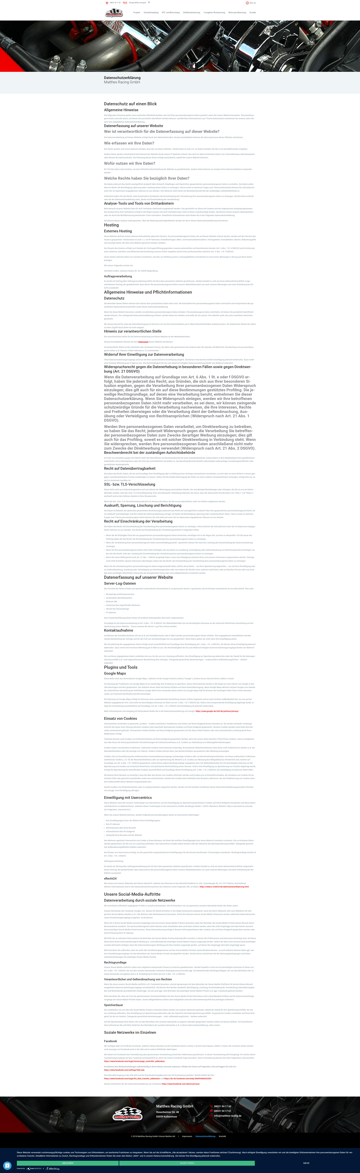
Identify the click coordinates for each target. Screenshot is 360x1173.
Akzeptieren (187, 1163)
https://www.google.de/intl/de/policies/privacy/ (217, 711)
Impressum (143, 342)
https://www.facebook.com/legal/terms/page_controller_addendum (134, 1061)
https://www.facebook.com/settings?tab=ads (124, 1070)
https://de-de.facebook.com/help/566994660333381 (188, 1078)
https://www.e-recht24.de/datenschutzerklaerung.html (224, 887)
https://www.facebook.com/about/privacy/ (181, 1084)
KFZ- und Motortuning (171, 13)
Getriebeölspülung (151, 13)
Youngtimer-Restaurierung (214, 13)
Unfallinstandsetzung (191, 13)
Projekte (136, 13)
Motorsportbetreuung (237, 13)
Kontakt (253, 13)
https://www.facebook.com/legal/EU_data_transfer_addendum (132, 1078)
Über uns (253, 3)
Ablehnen (67, 1163)
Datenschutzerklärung (205, 1136)
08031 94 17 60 (115, 3)
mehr (306, 1163)
